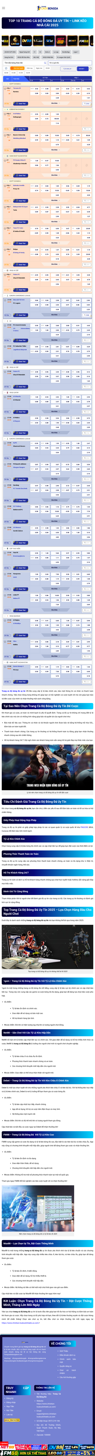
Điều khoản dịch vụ (67, 1355)
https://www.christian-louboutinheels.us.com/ (20, 1323)
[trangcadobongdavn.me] (47, 8)
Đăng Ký (9, 1398)
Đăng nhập (11, 1402)
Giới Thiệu (64, 1351)
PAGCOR (84, 827)
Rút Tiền (9, 1410)
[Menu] (3, 8)
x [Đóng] (4, 1443)
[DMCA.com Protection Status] (12, 1420)
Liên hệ (9, 1415)
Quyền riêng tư (66, 1366)
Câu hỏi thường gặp (68, 1377)
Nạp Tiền (10, 1406)
